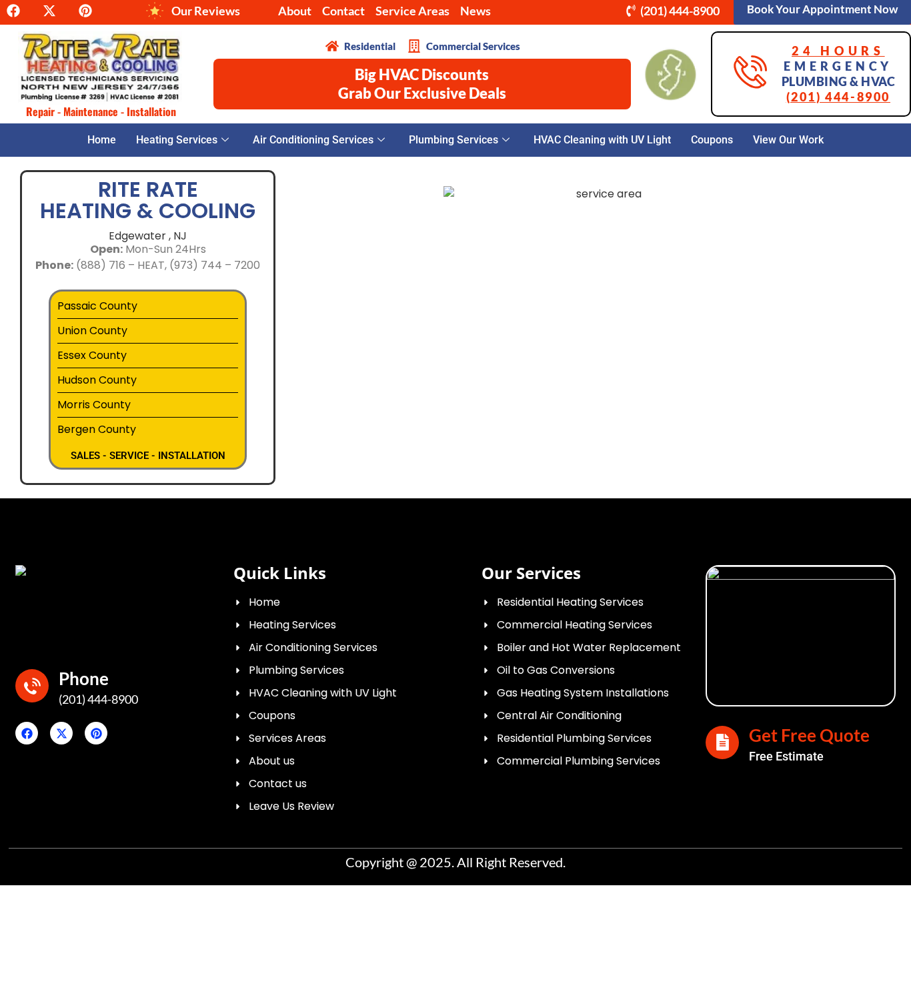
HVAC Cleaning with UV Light (602, 139)
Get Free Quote (809, 735)
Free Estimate (786, 756)
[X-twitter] (61, 733)
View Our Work (788, 139)
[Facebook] (26, 733)
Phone (84, 678)
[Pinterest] (96, 733)
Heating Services (176, 139)
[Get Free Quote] (722, 742)
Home (101, 139)
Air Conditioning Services (313, 139)
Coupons (712, 139)
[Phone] (32, 685)
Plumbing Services (453, 139)
